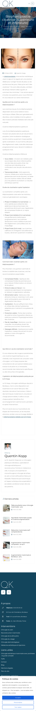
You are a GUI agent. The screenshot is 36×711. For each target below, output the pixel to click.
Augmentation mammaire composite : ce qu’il (20, 543)
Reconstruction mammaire (10, 633)
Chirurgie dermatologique (10, 642)
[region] (18, 693)
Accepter (18, 697)
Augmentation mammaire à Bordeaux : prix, (21, 556)
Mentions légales (7, 668)
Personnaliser (18, 702)
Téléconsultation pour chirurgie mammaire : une (22, 506)
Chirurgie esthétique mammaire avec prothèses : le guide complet (18, 655)
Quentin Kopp (21, 73)
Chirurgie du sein (7, 630)
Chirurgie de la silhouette (10, 636)
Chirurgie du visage (8, 639)
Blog (2, 665)
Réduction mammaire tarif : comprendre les (20, 531)
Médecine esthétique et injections (13, 645)
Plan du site (5, 671)
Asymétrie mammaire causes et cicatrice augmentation (21, 518)
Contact (4, 662)
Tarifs (3, 659)
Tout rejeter (18, 707)
